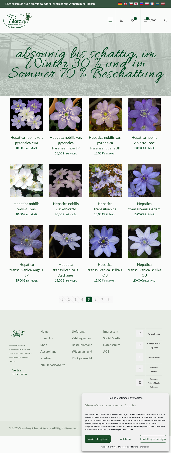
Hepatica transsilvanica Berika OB (144, 269)
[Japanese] (136, 4)
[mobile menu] (110, 20)
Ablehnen (125, 438)
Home (44, 331)
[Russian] (141, 4)
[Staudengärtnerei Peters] (17, 20)
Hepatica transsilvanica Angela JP (27, 269)
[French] (152, 4)
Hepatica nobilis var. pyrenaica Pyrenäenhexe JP (66, 142)
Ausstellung (48, 351)
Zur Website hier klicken (79, 4)
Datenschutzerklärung (128, 446)
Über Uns (46, 338)
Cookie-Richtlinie (109, 446)
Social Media (111, 338)
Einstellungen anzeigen (153, 438)
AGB (106, 351)
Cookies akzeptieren (98, 438)
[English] (125, 4)
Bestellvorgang (82, 345)
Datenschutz (111, 345)
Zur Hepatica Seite (52, 365)
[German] (120, 4)
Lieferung (78, 331)
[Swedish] (157, 4)
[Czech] (131, 4)
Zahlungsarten (81, 338)
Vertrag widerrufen (19, 372)
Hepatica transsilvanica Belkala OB (105, 269)
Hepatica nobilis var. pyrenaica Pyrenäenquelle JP (105, 142)
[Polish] (147, 4)
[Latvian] (163, 4)
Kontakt (45, 358)
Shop (43, 345)
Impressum (144, 446)
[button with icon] (139, 333)
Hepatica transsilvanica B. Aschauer (66, 269)
